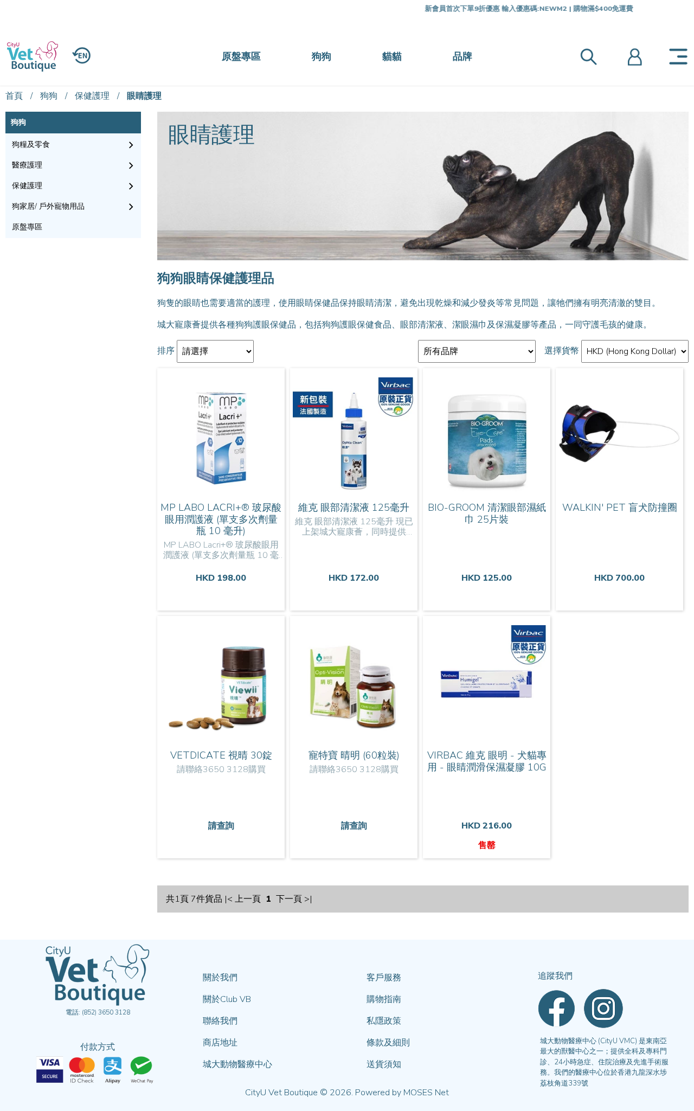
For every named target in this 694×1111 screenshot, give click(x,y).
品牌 (462, 56)
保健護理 (92, 96)
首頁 (14, 96)
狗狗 (321, 56)
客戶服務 (384, 978)
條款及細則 (388, 1043)
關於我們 (220, 978)
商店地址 (220, 1043)
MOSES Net (426, 1093)
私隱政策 (384, 1021)
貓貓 (392, 56)
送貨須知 (384, 1064)
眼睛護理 (144, 96)
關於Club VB (227, 999)
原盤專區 (241, 56)
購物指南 (384, 999)
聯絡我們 (220, 1021)
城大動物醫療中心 (237, 1064)
